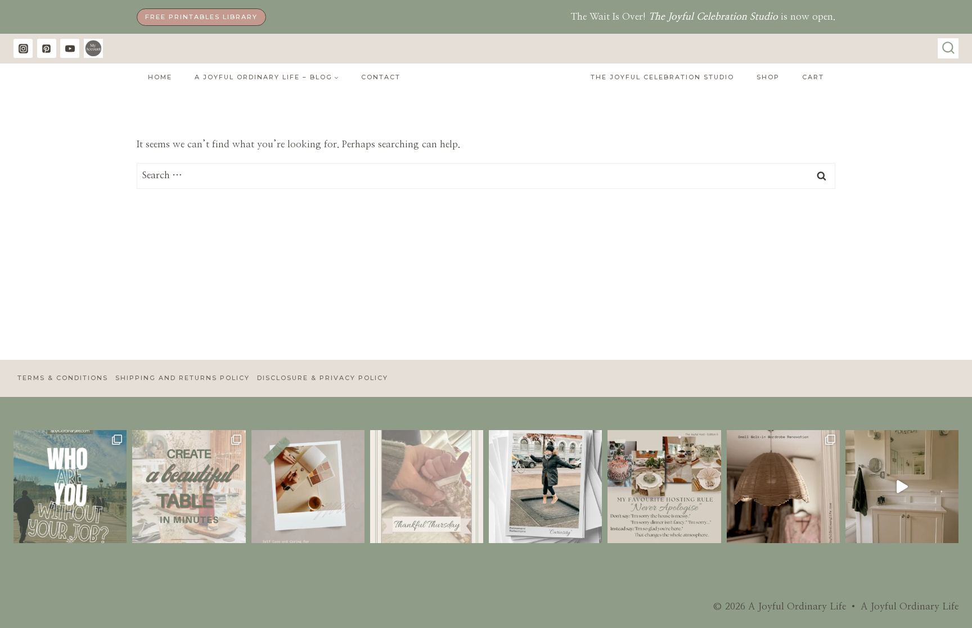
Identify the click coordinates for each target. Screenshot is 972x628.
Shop (768, 77)
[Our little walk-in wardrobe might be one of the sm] (783, 486)
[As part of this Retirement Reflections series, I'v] (545, 486)
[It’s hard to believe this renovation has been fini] (901, 486)
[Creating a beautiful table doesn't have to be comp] (188, 486)
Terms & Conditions (62, 378)
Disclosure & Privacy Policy (322, 378)
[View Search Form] (948, 48)
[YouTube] (69, 48)
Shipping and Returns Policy (182, 378)
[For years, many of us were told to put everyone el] (307, 486)
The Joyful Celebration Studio (662, 77)
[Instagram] (23, 48)
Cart (813, 77)
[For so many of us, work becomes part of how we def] (70, 486)
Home (160, 77)
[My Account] (93, 48)
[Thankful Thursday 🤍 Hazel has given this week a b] (426, 486)
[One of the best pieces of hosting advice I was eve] (664, 486)
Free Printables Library (201, 17)
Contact (380, 77)
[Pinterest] (46, 48)
